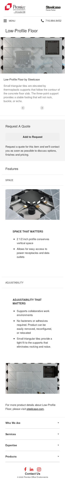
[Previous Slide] (23, 108)
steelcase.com (35, 409)
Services (10, 434)
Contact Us (32, 473)
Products (11, 456)
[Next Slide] (42, 108)
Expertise (11, 445)
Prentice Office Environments (36, 477)
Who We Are (12, 423)
